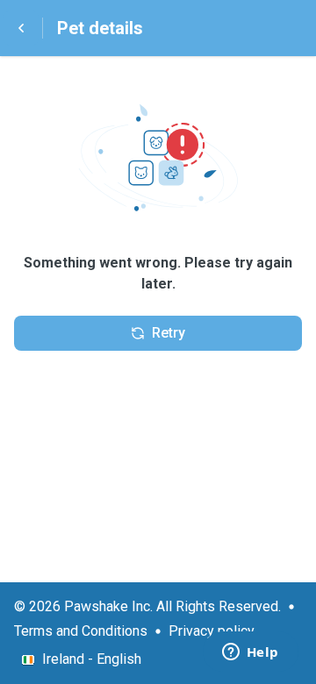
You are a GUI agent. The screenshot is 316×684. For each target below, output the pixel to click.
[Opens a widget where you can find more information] (250, 653)
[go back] (21, 28)
